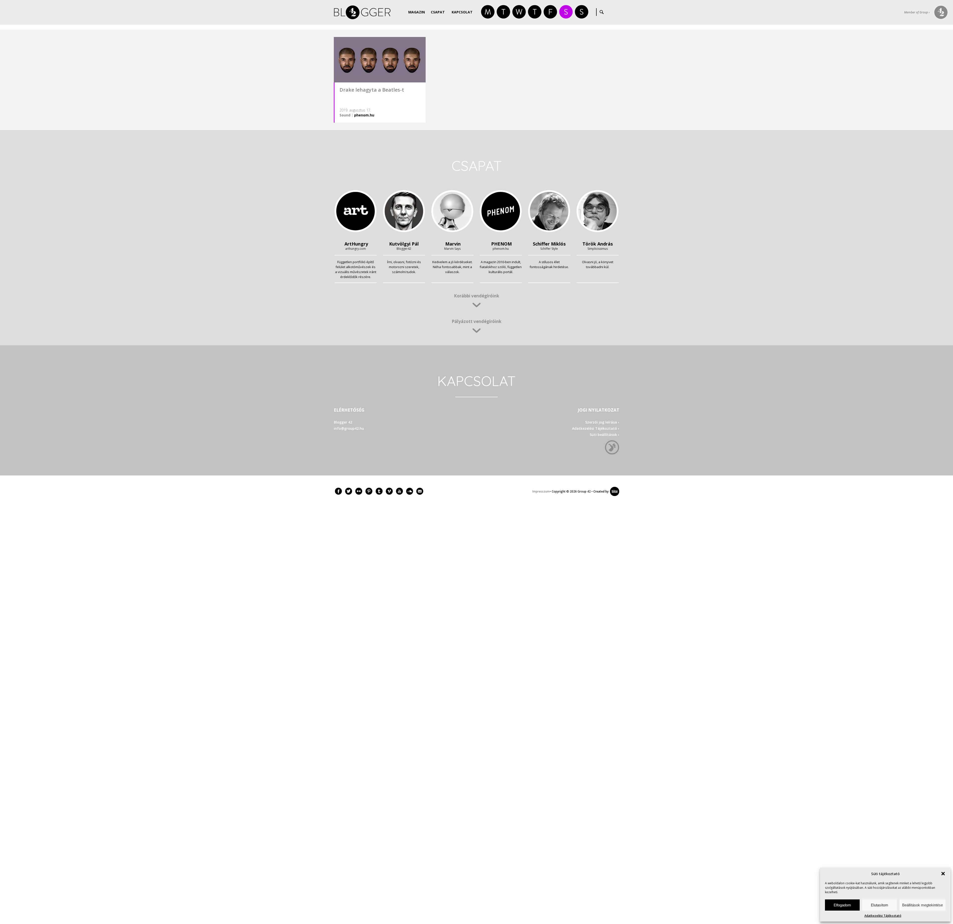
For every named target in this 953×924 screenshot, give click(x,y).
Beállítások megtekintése (922, 905)
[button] (943, 873)
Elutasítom (879, 905)
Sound (345, 115)
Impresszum (541, 491)
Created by (600, 491)
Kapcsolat (462, 12)
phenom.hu (364, 115)
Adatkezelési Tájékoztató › (595, 428)
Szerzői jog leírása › (602, 422)
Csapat (438, 12)
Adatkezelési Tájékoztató (882, 916)
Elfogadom (842, 905)
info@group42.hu (349, 428)
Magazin (416, 12)
